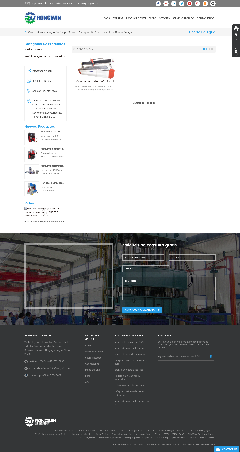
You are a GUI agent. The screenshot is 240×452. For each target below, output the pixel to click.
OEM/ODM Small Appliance (201, 434)
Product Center (136, 18)
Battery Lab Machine (82, 434)
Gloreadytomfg (87, 437)
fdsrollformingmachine (110, 437)
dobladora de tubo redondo (129, 385)
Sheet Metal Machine (122, 434)
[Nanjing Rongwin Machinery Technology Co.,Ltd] (42, 17)
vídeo (152, 18)
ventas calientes (94, 352)
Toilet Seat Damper (86, 430)
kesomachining (143, 434)
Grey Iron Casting (107, 430)
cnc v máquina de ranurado (130, 354)
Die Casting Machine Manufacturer (52, 434)
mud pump (162, 437)
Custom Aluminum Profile (201, 437)
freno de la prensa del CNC (129, 342)
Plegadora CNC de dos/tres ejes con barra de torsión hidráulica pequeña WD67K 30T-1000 (52, 132)
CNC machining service (131, 430)
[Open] (236, 40)
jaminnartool (178, 437)
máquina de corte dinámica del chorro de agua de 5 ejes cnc (95, 81)
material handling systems (201, 430)
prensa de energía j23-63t (129, 370)
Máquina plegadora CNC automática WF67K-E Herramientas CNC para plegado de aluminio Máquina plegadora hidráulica (52, 149)
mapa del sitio (92, 370)
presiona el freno (33, 49)
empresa (118, 18)
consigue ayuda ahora (140, 310)
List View (211, 49)
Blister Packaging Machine (171, 430)
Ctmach (151, 430)
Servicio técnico (183, 18)
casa (107, 18)
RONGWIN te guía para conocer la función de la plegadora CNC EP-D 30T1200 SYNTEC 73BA (45, 222)
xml (87, 382)
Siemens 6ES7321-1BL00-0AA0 (169, 434)
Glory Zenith (102, 434)
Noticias (164, 18)
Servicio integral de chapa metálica (44, 56)
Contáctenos (205, 18)
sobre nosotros (93, 358)
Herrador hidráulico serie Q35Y (52, 183)
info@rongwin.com (90, 3)
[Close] (236, 59)
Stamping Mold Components (139, 437)
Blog (87, 376)
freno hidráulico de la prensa (130, 348)
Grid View (204, 49)
